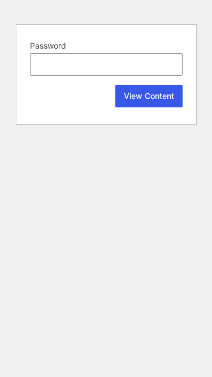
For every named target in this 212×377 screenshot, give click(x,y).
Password (48, 45)
